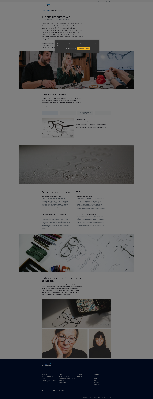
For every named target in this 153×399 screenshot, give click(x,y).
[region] (77, 46)
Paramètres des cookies (71, 48)
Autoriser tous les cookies (83, 48)
